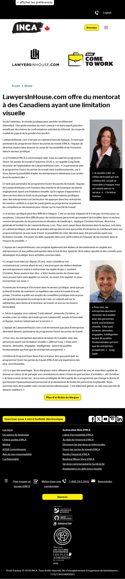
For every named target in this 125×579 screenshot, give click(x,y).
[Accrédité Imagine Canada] (62, 517)
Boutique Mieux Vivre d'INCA (78, 459)
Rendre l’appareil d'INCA (75, 454)
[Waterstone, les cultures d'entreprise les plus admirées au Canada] (62, 555)
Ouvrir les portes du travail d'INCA (81, 449)
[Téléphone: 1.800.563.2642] (97, 13)
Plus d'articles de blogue (62, 397)
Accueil (16, 85)
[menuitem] (107, 13)
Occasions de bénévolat (15, 434)
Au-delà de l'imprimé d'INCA (78, 439)
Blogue (28, 85)
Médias (6, 444)
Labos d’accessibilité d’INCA (77, 434)
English (107, 12)
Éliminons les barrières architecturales (83, 444)
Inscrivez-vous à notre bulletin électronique (34, 419)
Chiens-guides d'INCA (14, 439)
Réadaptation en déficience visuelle (82, 468)
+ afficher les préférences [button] (35, 2)
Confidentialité (10, 459)
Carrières (7, 429)
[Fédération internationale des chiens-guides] (62, 536)
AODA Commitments (14, 449)
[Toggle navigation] (106, 27)
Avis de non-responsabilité (17, 454)
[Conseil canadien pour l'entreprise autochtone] (62, 509)
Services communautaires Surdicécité (83, 463)
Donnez (92, 27)
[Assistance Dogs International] (62, 524)
